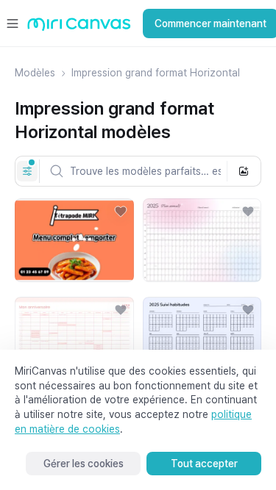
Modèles (35, 73)
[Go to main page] (79, 27)
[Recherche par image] (243, 171)
